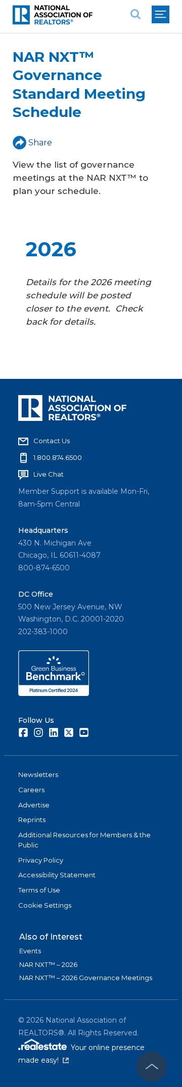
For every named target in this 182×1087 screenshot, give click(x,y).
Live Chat (48, 474)
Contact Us (51, 441)
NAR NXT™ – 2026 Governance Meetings (85, 978)
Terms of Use (39, 890)
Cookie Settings (44, 905)
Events (30, 951)
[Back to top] (151, 1067)
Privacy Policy (40, 860)
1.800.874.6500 (57, 457)
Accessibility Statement (57, 875)
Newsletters (38, 774)
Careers (31, 790)
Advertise (34, 805)
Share (40, 142)
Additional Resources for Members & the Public (84, 840)
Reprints (32, 820)
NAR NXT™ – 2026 (48, 964)
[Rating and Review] (53, 693)
